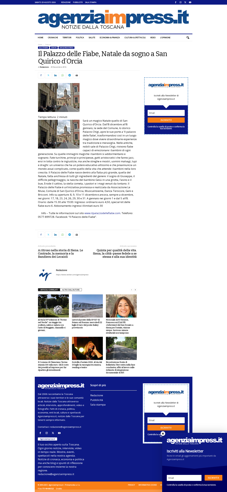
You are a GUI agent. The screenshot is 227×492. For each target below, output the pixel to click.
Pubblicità (78, 2)
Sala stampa (90, 2)
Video (153, 37)
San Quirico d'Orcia (66, 48)
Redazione (66, 2)
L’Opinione (165, 37)
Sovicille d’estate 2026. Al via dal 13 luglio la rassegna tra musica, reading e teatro (87, 365)
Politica (80, 37)
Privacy (131, 485)
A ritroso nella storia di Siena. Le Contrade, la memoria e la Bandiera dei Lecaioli (60, 253)
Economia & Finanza (110, 37)
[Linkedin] (55, 75)
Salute (92, 37)
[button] (187, 37)
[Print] (77, 75)
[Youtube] (190, 2)
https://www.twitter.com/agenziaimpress (72, 274)
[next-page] (135, 289)
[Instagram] (180, 2)
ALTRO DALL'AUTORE (71, 290)
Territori (67, 37)
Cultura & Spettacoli (135, 37)
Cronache (53, 37)
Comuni (54, 48)
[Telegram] (69, 75)
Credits (59, 488)
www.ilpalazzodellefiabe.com (102, 213)
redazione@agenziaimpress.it (65, 426)
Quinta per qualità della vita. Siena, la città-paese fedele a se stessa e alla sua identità (115, 253)
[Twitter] (185, 2)
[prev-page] (131, 289)
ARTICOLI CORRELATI (49, 290)
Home (40, 37)
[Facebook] (176, 2)
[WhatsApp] (62, 75)
